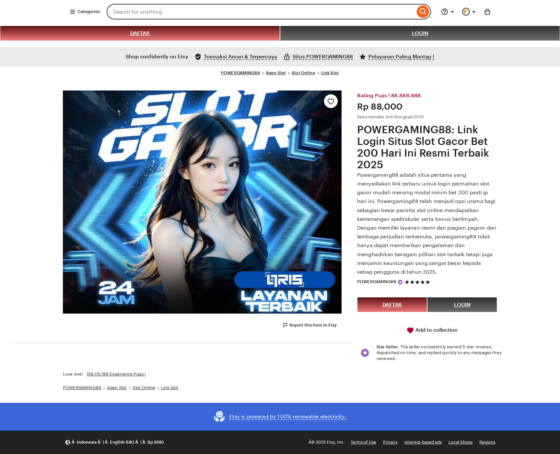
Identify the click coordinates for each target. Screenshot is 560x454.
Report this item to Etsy (313, 325)
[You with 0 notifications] (469, 11)
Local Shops (460, 442)
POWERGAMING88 (240, 72)
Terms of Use (363, 442)
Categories (88, 11)
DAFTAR (140, 33)
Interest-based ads (423, 442)
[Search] (423, 11)
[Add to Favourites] (331, 101)
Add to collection (436, 330)
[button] (114, 442)
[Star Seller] (400, 282)
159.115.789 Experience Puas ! (116, 374)
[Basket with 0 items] (487, 11)
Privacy (390, 442)
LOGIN (420, 33)
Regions (487, 442)
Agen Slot (276, 72)
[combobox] (261, 11)
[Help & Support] (447, 11)
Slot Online (303, 72)
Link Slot (330, 72)
